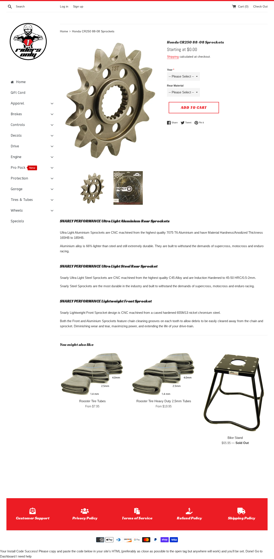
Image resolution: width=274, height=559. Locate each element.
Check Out (260, 6)
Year (170, 69)
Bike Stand (235, 437)
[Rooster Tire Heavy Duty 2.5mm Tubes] (163, 374)
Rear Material (175, 85)
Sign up (78, 6)
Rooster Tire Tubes (92, 401)
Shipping (173, 56)
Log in (64, 6)
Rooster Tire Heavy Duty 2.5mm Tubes (163, 401)
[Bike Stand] (235, 392)
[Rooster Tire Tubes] (92, 374)
